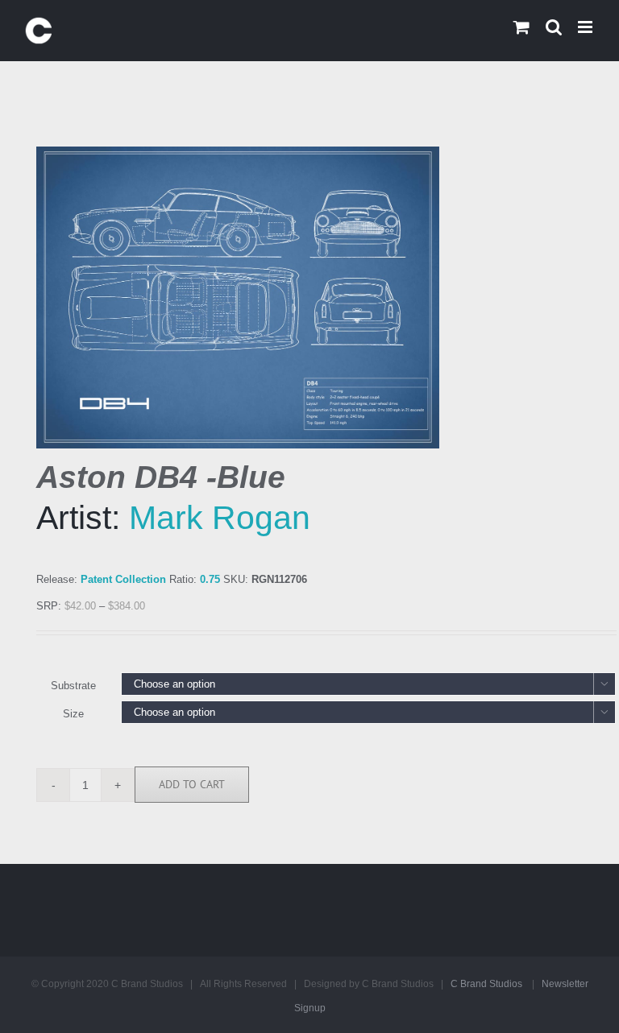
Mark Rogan (219, 517)
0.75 (210, 579)
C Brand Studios (486, 984)
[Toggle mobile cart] (521, 27)
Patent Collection (123, 579)
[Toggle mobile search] (554, 27)
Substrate (73, 686)
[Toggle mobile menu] (586, 27)
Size (73, 714)
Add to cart (192, 784)
